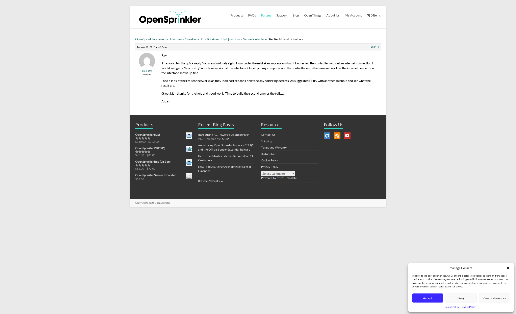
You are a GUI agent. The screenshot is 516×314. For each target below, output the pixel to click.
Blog (295, 15)
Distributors (268, 154)
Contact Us (268, 134)
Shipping (266, 141)
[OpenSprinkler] (170, 17)
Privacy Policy (468, 306)
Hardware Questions (184, 39)
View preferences (494, 298)
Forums (266, 15)
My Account (353, 15)
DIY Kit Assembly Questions (220, 39)
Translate (291, 178)
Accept (427, 298)
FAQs (252, 15)
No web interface (255, 39)
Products (236, 15)
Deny (461, 298)
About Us (333, 15)
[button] (508, 268)
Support (281, 15)
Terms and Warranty (274, 147)
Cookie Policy (451, 306)
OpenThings (312, 15)
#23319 (375, 47)
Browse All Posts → (210, 181)
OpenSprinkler (145, 39)
